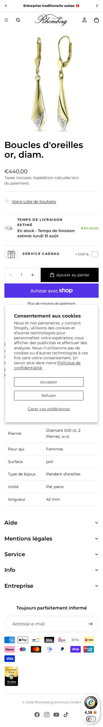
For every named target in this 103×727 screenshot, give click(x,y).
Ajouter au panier (73, 274)
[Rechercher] (18, 20)
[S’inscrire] (90, 624)
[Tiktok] (66, 714)
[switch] (91, 719)
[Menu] (6, 20)
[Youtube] (56, 714)
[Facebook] (37, 714)
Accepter (48, 381)
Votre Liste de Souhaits (34, 201)
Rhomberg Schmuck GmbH (58, 702)
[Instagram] (46, 714)
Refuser (48, 395)
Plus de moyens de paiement (51, 303)
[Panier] (96, 20)
